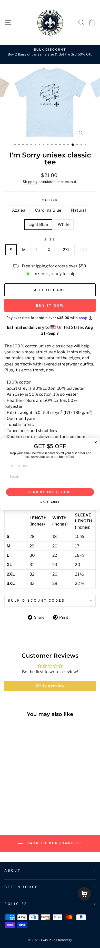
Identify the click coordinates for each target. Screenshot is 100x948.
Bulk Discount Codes (36, 600)
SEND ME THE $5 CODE (50, 491)
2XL (67, 249)
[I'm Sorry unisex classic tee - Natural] (19, 804)
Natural (78, 210)
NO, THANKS (50, 502)
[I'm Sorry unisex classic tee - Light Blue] (25, 804)
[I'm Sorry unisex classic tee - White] (31, 804)
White (63, 224)
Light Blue (38, 224)
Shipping (30, 182)
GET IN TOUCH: (22, 887)
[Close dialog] (95, 442)
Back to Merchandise (54, 843)
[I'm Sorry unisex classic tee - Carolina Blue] (13, 804)
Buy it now (50, 305)
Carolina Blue (48, 210)
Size (49, 240)
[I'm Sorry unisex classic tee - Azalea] (7, 804)
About (12, 870)
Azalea (18, 210)
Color (50, 200)
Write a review (50, 685)
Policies (15, 904)
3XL (84, 249)
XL (50, 249)
